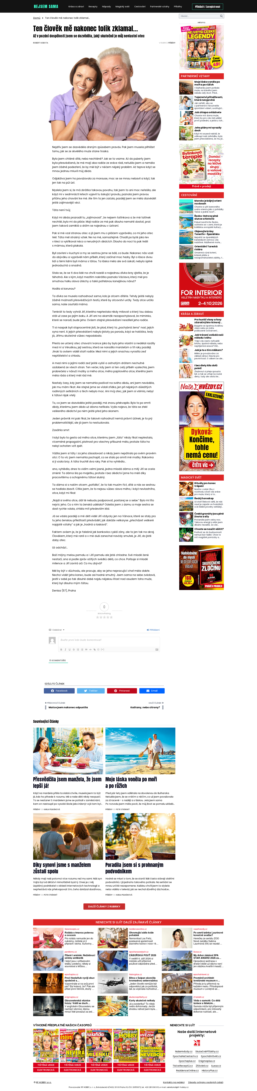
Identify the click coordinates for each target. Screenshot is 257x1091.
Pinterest (124, 690)
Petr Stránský (123, 809)
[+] (102, 649)
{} (98, 649)
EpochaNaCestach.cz (185, 1056)
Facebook (61, 690)
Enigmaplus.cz (207, 1061)
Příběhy (178, 6)
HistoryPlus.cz (210, 1070)
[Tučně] (61, 649)
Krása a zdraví (76, 6)
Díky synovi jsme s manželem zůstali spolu (62, 868)
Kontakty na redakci (174, 1082)
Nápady (106, 6)
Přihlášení (154, 629)
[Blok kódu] (90, 649)
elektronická (45, 1070)
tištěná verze (45, 1065)
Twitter (93, 690)
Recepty (93, 6)
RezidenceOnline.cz (187, 1070)
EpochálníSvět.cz (211, 1056)
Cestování (139, 6)
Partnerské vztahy (159, 6)
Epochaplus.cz (187, 1061)
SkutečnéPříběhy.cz (207, 1051)
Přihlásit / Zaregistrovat (207, 6)
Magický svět (123, 6)
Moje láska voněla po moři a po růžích (131, 782)
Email (154, 690)
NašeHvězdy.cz (183, 1051)
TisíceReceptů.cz (183, 1065)
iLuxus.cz (216, 1065)
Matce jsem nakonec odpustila (68, 707)
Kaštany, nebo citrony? (145, 707)
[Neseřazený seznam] (82, 649)
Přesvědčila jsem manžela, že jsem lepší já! (67, 782)
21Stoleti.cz (202, 1065)
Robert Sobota (40, 43)
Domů (36, 18)
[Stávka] (74, 649)
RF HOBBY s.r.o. (43, 1082)
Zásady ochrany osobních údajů (205, 1082)
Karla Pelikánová (52, 809)
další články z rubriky (104, 906)
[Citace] (86, 649)
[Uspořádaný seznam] (78, 649)
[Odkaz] (95, 649)
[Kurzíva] (65, 649)
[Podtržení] (70, 649)
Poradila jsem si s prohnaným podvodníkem (134, 868)
